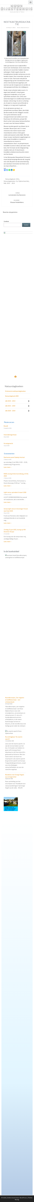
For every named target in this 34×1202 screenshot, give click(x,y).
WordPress (23, 1198)
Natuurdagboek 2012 (12, 179)
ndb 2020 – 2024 (10, 411)
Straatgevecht (8, 443)
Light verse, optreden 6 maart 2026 (15, 492)
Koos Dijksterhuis (23, 27)
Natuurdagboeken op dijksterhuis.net (16, 181)
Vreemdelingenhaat (10, 435)
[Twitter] (7, 170)
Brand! (6, 426)
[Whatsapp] (9, 170)
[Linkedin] (12, 170)
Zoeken (6, 221)
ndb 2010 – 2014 (10, 401)
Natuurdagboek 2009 (12, 396)
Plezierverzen (9, 422)
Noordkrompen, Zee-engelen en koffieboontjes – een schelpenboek (14, 700)
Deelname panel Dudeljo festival (14, 457)
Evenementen (9, 454)
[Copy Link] (14, 170)
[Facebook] (5, 170)
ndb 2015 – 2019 (10, 406)
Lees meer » (7, 467)
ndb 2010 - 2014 (9, 183)
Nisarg (17, 1199)
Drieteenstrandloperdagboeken (15, 391)
